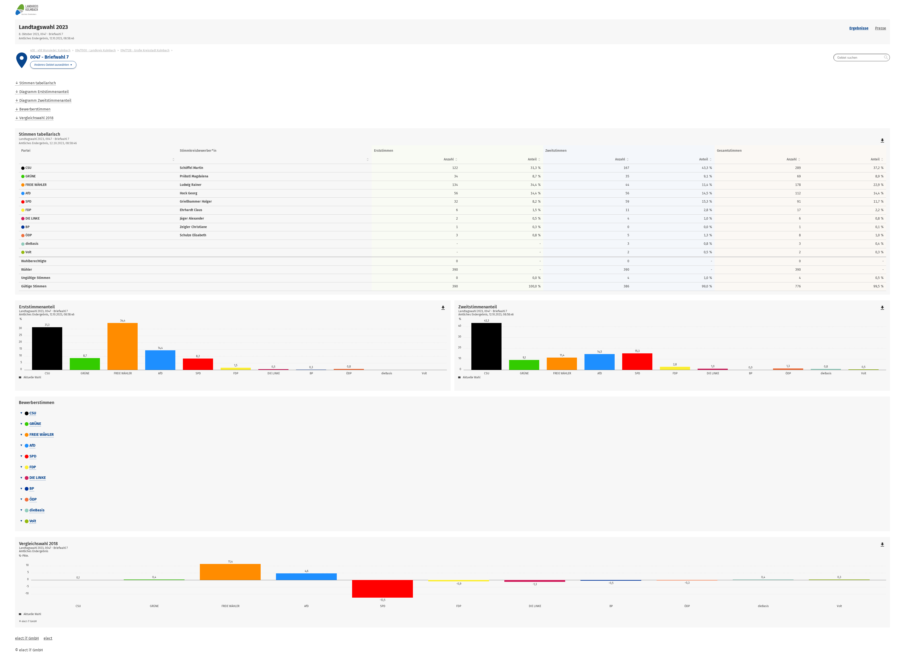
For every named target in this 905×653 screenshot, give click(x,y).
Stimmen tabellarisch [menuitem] (37, 83)
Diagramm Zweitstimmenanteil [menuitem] (45, 100)
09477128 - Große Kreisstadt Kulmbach (144, 50)
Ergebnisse (858, 28)
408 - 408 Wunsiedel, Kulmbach (50, 50)
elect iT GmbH (27, 638)
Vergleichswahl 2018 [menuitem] (36, 118)
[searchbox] (861, 57)
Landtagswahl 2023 (43, 27)
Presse (880, 28)
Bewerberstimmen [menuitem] (34, 109)
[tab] (452, 413)
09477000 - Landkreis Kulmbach (95, 50)
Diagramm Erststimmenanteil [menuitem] (44, 92)
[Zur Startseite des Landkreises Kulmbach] (233, 10)
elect (48, 638)
